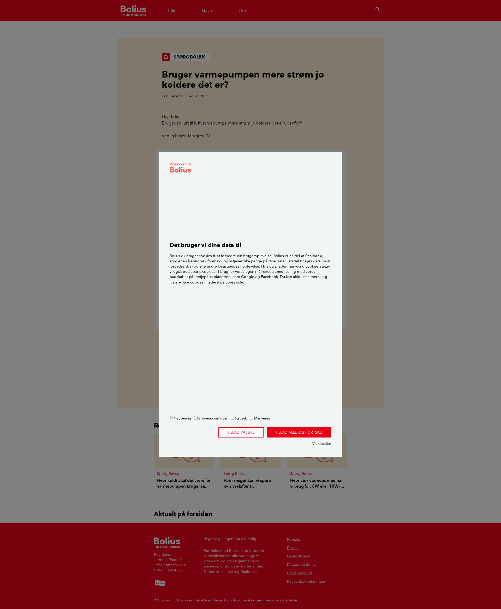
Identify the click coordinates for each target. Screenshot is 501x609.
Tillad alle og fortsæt (299, 432)
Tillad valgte (241, 432)
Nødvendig (182, 418)
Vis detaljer (321, 443)
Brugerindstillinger (213, 418)
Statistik (240, 418)
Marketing (261, 418)
